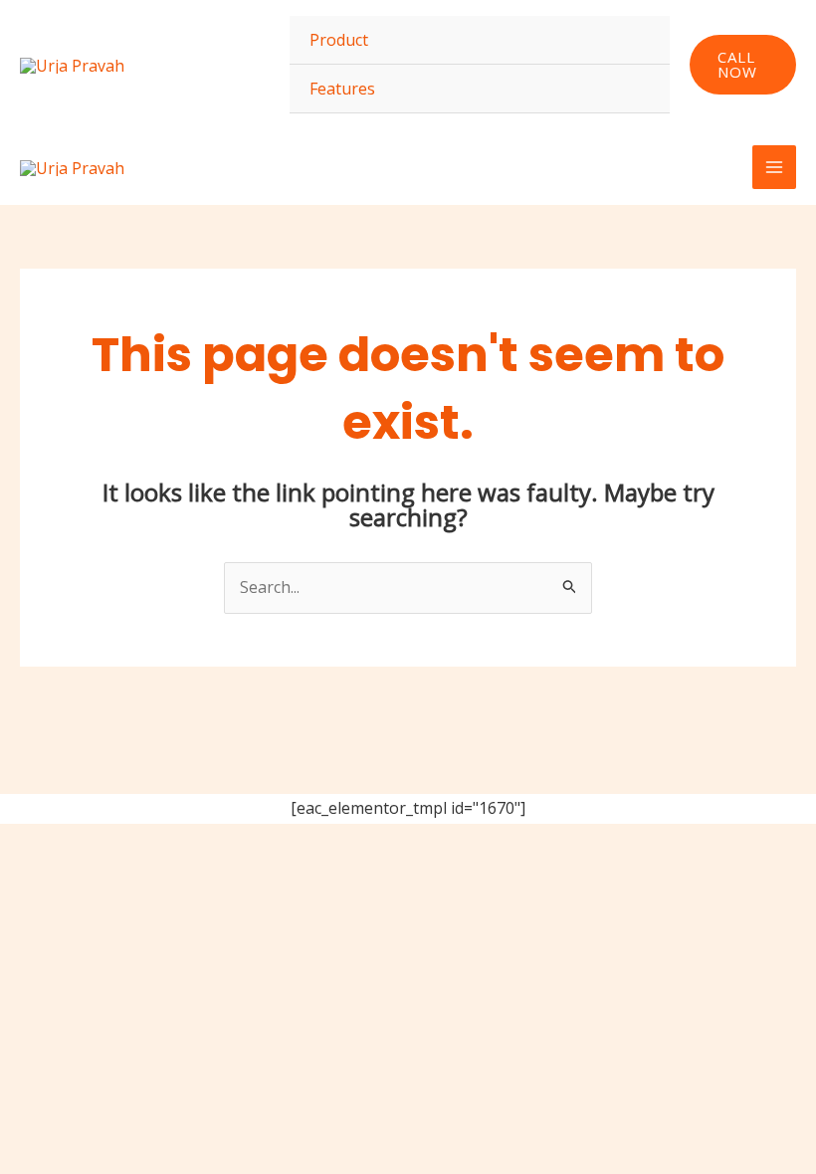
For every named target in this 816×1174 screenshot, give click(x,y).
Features (342, 88)
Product (338, 40)
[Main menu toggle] (774, 167)
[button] (743, 65)
